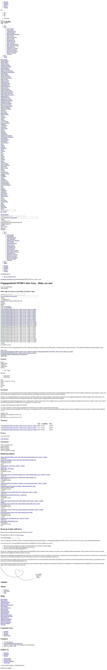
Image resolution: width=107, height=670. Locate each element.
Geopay (10, 668)
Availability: (4, 345)
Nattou (2, 158)
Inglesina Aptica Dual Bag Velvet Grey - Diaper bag (13, 495)
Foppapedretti (4, 138)
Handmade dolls (11, 40)
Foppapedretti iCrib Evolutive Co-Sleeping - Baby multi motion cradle (18, 486)
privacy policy (20, 535)
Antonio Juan (4, 180)
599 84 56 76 (9, 642)
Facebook (6, 653)
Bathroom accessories (12, 48)
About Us (6, 590)
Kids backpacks (11, 43)
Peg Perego (3, 127)
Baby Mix (3, 206)
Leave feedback (4, 438)
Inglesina (3, 147)
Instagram (6, 654)
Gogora (2, 116)
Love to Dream (4, 121)
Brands (5, 57)
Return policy (7, 635)
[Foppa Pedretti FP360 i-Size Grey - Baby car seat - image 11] (18, 323)
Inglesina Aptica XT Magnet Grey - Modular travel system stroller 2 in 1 (18, 477)
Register (6, 214)
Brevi (2, 144)
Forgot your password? (11, 217)
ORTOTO (3, 124)
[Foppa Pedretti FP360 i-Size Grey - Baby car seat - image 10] (18, 322)
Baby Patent (4, 166)
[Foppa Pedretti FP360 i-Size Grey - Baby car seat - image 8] (18, 319)
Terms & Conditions (9, 661)
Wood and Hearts (5, 183)
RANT (2, 130)
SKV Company (4, 163)
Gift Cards (6, 18)
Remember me (5, 221)
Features (3, 354)
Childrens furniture (11, 31)
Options (3, 502)
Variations (13, 354)
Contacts (6, 7)
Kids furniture (10, 28)
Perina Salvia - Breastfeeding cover (9, 521)
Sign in (2, 214)
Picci (2, 186)
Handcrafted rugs (11, 41)
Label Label (4, 200)
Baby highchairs (11, 33)
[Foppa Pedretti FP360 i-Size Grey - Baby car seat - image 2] (18, 310)
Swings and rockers (12, 37)
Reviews (18, 354)
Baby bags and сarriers (12, 44)
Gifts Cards (6, 591)
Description (8, 354)
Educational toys (11, 47)
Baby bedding (10, 36)
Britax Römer (4, 113)
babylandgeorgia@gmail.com (15, 643)
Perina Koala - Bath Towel (7, 468)
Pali (2, 152)
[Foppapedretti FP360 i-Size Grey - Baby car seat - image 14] (18, 309)
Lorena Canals (4, 172)
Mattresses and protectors (13, 34)
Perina (2, 161)
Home (2, 279)
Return (5, 6)
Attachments (24, 354)
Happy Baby (4, 194)
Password (3, 217)
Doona (2, 169)
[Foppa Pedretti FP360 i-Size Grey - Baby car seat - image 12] (18, 325)
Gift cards (9, 54)
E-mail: (6, 643)
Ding (2, 203)
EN (4, 13)
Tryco (2, 197)
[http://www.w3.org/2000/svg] (6, 23)
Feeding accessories (12, 50)
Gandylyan (3, 192)
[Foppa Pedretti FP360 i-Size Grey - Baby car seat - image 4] (18, 313)
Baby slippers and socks (13, 45)
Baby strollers (10, 30)
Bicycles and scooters (12, 51)
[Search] (15, 210)
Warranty (6, 4)
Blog (5, 55)
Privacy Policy (7, 658)
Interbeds (3, 189)
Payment (6, 2)
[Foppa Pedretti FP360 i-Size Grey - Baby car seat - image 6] (18, 316)
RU (5, 15)
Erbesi (2, 149)
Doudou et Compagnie (6, 135)
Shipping (6, 3)
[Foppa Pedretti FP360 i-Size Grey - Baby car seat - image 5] (18, 315)
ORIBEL (3, 175)
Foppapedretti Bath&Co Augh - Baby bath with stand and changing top (18, 460)
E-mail (2, 216)
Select (4, 350)
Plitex (2, 155)
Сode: (2, 287)
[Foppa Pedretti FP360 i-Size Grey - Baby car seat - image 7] (18, 317)
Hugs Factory (4, 141)
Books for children (11, 52)
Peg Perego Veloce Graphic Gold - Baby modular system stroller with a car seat (20, 503)
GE (4, 14)
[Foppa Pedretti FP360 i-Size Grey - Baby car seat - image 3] (18, 312)
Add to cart (3, 356)
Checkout (3, 229)
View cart (3, 228)
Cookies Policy (7, 660)
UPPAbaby (3, 132)
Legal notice (7, 662)
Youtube (6, 655)
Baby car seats (10, 38)
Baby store (6, 279)
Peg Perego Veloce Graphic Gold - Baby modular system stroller (17, 512)
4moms (2, 178)
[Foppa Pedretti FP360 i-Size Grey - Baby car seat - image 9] (18, 320)
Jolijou (2, 118)
